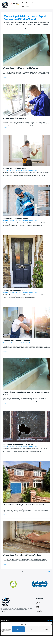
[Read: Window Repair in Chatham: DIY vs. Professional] (26, 536)
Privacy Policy (38, 610)
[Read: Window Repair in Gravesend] (26, 100)
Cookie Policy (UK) (39, 611)
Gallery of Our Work (39, 604)
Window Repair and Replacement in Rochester (21, 68)
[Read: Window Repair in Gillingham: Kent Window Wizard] (26, 481)
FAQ (23, 6)
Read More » (5, 77)
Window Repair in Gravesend (14, 118)
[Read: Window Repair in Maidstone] (26, 150)
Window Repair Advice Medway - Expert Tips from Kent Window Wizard (16, 69)
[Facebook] (0, 611)
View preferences (45, 629)
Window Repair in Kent (49, 617)
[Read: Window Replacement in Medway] (26, 322)
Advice (39, 2)
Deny (31, 629)
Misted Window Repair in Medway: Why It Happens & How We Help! (26, 393)
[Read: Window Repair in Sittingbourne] (26, 200)
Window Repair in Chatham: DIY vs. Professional (22, 555)
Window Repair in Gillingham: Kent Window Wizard (23, 505)
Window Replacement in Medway (16, 341)
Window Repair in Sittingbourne (15, 218)
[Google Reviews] (2, 611)
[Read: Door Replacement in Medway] (23, 261)
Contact (27, 6)
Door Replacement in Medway (15, 290)
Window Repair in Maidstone (14, 168)
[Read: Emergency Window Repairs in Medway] (26, 426)
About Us (28, 2)
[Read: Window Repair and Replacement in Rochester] (26, 49)
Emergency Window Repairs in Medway (18, 444)
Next (49, 571)
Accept (18, 629)
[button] (50, 624)
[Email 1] (4, 611)
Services (33, 2)
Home (23, 2)
